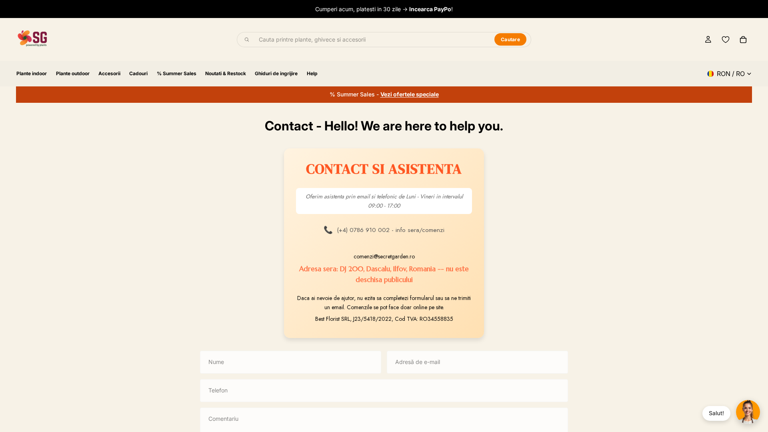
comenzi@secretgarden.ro (384, 256)
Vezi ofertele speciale (409, 94)
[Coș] (743, 39)
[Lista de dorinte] (725, 39)
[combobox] (372, 39)
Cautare (510, 39)
